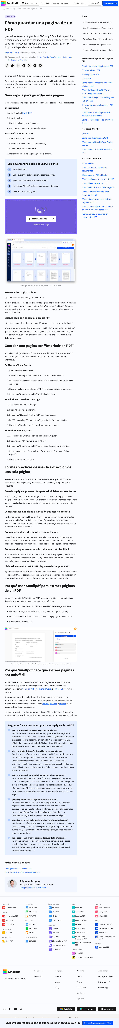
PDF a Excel (33, 912)
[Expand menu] (53, 219)
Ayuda (57, 982)
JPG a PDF (9, 941)
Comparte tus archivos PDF (83, 944)
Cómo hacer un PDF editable (94, 175)
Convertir (55, 3)
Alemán (46, 57)
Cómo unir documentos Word (95, 137)
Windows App (103, 987)
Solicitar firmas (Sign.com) (84, 957)
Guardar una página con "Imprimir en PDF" (98, 28)
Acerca (58, 976)
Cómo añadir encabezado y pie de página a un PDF (96, 201)
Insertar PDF (81, 987)
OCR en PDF (10, 920)
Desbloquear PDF (105, 908)
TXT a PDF (55, 908)
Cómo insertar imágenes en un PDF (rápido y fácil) (97, 84)
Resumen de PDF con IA (107, 928)
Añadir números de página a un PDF (97, 66)
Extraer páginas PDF (90, 74)
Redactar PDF (80, 928)
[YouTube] (15, 1009)
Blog (13, 9)
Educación (38, 976)
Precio (79, 976)
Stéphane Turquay (12, 52)
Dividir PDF (86, 78)
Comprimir (45, 3)
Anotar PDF (79, 912)
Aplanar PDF (103, 916)
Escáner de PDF (104, 947)
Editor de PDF (88, 163)
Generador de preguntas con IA (107, 938)
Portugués (12, 60)
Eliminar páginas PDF (91, 70)
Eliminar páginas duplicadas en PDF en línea (97, 107)
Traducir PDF (103, 933)
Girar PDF (55, 937)
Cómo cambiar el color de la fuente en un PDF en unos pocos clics (97, 208)
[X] (21, 1009)
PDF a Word (33, 908)
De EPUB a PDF (57, 920)
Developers (81, 993)
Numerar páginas (81, 920)
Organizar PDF (57, 949)
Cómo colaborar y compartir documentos (94, 169)
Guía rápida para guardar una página (97, 22)
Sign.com (80, 998)
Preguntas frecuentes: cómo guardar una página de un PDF (98, 50)
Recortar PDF (79, 924)
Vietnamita (22, 60)
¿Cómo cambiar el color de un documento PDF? (95, 216)
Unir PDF (85, 133)
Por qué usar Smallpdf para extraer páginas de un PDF (98, 39)
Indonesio (67, 57)
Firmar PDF (79, 953)
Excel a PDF (33, 928)
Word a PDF (33, 924)
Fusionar (64, 3)
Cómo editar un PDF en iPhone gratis (98, 187)
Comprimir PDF (11, 908)
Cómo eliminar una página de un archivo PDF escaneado (96, 114)
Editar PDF (79, 908)
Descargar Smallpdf (105, 976)
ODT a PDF (32, 941)
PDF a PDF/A (10, 924)
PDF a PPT (32, 916)
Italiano (60, 57)
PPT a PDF (32, 933)
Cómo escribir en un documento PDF (98, 179)
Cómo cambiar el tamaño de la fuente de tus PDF (95, 193)
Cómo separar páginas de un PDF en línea (98, 121)
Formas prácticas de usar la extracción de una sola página (98, 33)
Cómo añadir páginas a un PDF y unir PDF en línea (98, 99)
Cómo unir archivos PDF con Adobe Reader (97, 144)
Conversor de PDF (12, 916)
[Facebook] (9, 1009)
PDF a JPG (9, 933)
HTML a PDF (56, 916)
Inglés (39, 57)
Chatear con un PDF (105, 924)
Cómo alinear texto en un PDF (95, 183)
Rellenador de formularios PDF (81, 938)
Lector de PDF (80, 916)
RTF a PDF (55, 912)
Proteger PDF (103, 912)
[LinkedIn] (4, 1009)
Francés (53, 57)
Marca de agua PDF (81, 933)
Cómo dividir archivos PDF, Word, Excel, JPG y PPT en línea (96, 92)
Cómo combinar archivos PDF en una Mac (98, 151)
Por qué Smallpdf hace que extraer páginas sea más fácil (98, 44)
